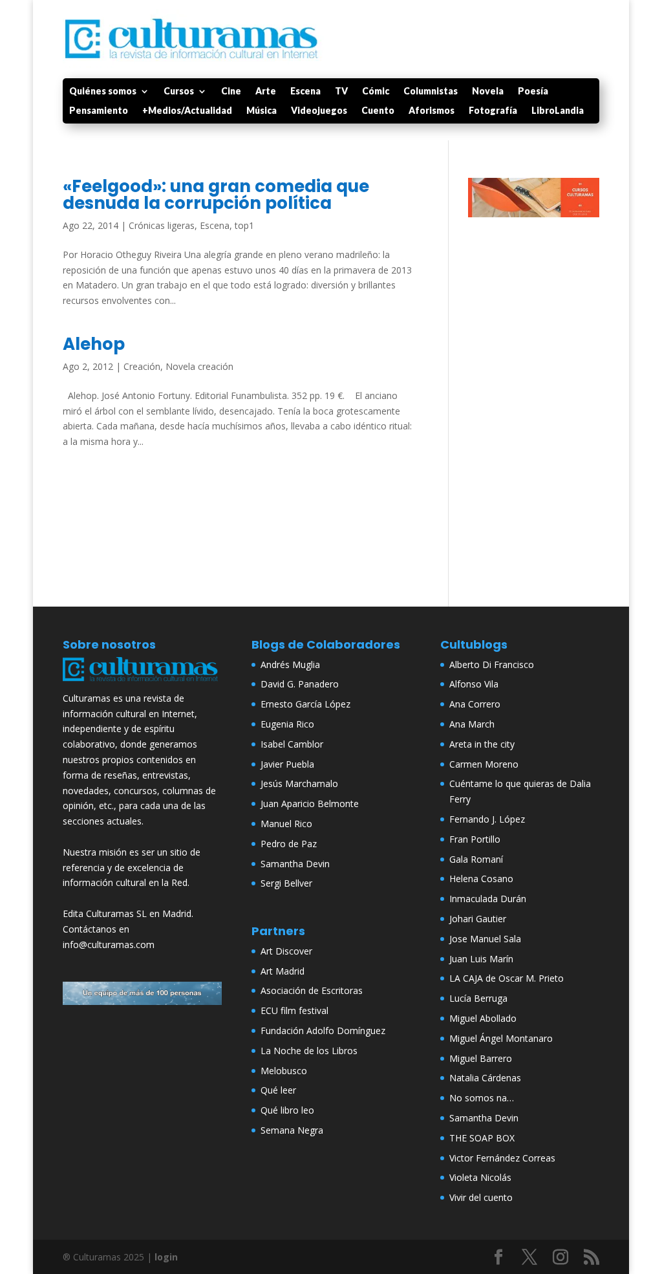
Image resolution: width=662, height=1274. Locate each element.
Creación (141, 366)
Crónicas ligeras (162, 225)
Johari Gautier (477, 918)
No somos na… (481, 1098)
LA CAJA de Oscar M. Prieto (506, 978)
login (166, 1257)
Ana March (472, 724)
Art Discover (286, 951)
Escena (305, 91)
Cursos (179, 91)
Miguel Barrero (480, 1058)
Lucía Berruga (478, 998)
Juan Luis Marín (481, 959)
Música (261, 111)
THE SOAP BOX (482, 1138)
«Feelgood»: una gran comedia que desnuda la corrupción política (216, 195)
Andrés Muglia (290, 664)
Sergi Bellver (286, 883)
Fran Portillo (474, 839)
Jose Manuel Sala (485, 939)
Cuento (377, 111)
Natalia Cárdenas (485, 1078)
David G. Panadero (300, 684)
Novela (488, 91)
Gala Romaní (476, 859)
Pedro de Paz (289, 843)
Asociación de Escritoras (312, 990)
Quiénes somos (102, 91)
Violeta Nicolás (480, 1177)
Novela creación (199, 366)
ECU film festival (294, 1010)
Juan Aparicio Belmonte (310, 803)
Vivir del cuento (481, 1197)
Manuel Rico (286, 823)
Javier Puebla (287, 764)
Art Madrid (282, 971)
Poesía (533, 91)
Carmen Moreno (483, 764)
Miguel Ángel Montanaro (501, 1038)
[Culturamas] (142, 682)
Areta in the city (482, 744)
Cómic (375, 91)
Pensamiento (98, 111)
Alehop (94, 344)
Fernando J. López (487, 819)
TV (341, 91)
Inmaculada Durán (487, 898)
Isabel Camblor (292, 744)
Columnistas (430, 91)
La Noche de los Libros (309, 1050)
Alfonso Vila (473, 684)
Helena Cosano (481, 878)
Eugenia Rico (287, 724)
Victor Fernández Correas (502, 1158)
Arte (265, 91)
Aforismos (431, 111)
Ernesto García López (305, 704)
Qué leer (278, 1090)
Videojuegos (319, 111)
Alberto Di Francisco (491, 664)
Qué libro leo (287, 1110)
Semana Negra (292, 1130)
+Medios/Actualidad (187, 111)
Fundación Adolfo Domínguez (323, 1030)
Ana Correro (474, 704)
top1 (244, 225)
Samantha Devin (295, 864)
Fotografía (493, 111)
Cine (231, 91)
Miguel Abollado (483, 1018)
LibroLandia (557, 111)
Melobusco (284, 1070)
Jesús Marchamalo (299, 783)
